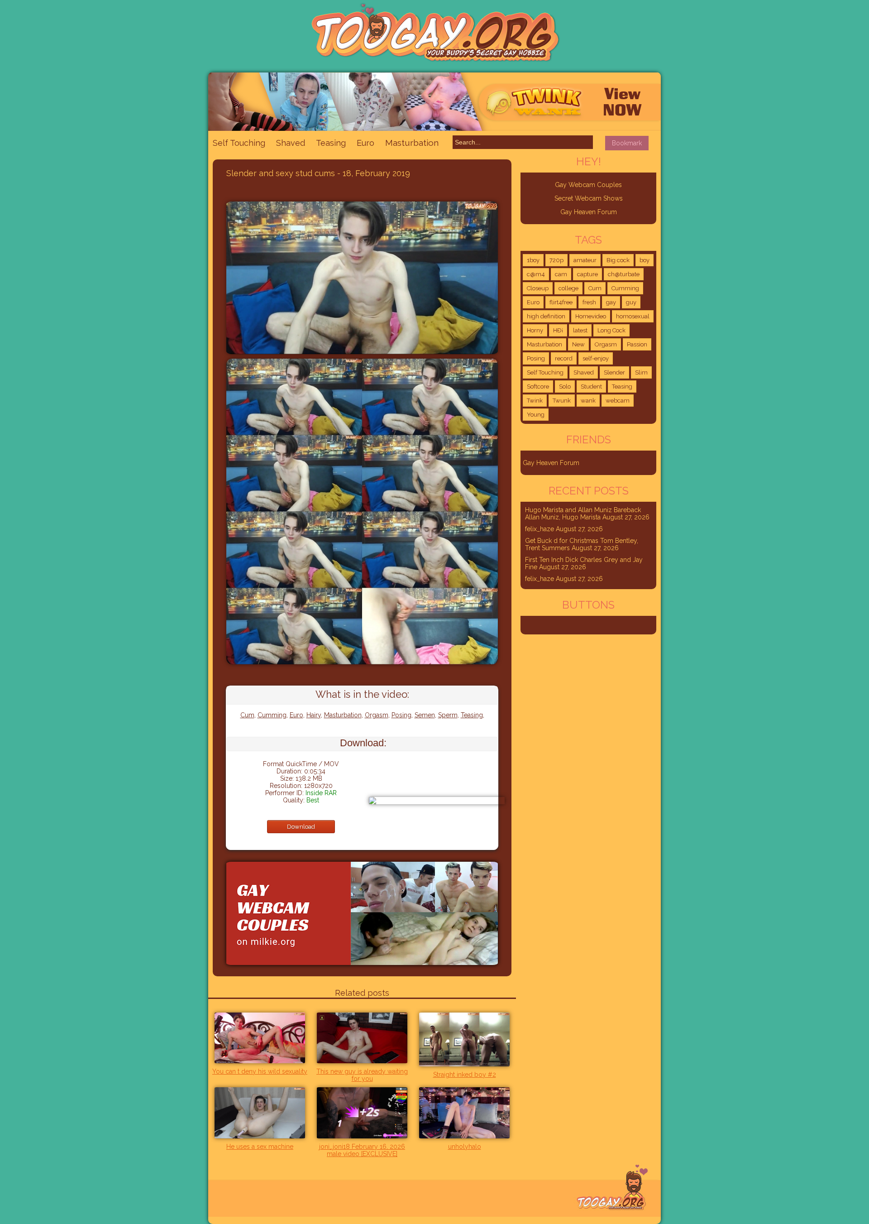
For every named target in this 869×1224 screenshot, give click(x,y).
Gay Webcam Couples (588, 184)
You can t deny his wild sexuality (259, 1071)
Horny (535, 330)
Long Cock (611, 330)
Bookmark (627, 143)
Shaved (290, 143)
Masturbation (412, 143)
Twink (535, 400)
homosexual (632, 316)
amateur (585, 260)
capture (587, 274)
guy (631, 302)
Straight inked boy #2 (464, 1074)
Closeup (538, 288)
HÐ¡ (558, 330)
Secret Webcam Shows (588, 198)
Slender (614, 372)
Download (301, 826)
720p (556, 260)
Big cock (618, 260)
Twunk (562, 400)
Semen (425, 715)
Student (591, 386)
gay (611, 302)
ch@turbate (624, 274)
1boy (533, 260)
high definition (546, 316)
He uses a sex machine (259, 1146)
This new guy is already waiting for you (362, 1075)
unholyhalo (464, 1146)
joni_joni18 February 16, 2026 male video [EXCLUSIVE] (362, 1150)
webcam (618, 400)
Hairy (313, 715)
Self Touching (239, 143)
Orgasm (376, 715)
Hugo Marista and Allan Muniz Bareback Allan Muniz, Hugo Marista (583, 513)
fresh (589, 302)
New (578, 344)
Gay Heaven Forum (588, 212)
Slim (641, 372)
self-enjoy (596, 358)
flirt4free (561, 302)
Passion (637, 344)
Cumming (272, 715)
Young (535, 414)
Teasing (331, 143)
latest (580, 330)
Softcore (538, 386)
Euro (365, 143)
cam (561, 274)
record (564, 358)
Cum (247, 715)
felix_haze (539, 529)
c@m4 (536, 274)
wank (588, 400)
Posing (401, 715)
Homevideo (590, 316)
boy (644, 260)
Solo (565, 386)
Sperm (448, 715)
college (568, 288)
